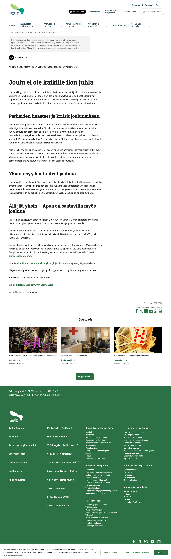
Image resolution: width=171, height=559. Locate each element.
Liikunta (127, 499)
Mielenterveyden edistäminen (136, 440)
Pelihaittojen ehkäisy (132, 445)
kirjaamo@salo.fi (17, 395)
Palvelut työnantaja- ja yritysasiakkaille (101, 513)
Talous (88, 456)
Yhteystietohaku (17, 453)
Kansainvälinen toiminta (95, 440)
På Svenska (147, 5)
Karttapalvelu (15, 471)
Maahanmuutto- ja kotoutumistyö (99, 443)
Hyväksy (160, 552)
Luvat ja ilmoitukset (93, 523)
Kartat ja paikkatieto (94, 478)
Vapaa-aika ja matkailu (137, 25)
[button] (152, 11)
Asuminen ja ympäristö (93, 25)
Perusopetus (129, 475)
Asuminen (90, 470)
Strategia (89, 453)
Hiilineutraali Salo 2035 (95, 493)
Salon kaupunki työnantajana (97, 451)
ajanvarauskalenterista (21, 256)
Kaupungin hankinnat (94, 526)
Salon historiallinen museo (60, 479)
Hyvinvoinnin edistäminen (96, 437)
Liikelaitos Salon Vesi (58, 497)
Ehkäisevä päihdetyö (132, 443)
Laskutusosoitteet (18, 462)
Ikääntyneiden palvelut (133, 453)
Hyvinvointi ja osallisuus (49, 25)
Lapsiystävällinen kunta (133, 456)
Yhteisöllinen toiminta (133, 437)
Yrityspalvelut (91, 515)
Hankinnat (90, 435)
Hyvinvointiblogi (130, 459)
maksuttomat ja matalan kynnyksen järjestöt (38, 263)
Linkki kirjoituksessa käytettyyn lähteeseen (31, 285)
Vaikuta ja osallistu (131, 435)
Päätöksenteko (92, 448)
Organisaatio (91, 445)
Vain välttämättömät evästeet (137, 552)
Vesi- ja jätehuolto (93, 485)
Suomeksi (136, 5)
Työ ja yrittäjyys (118, 25)
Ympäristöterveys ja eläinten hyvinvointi (102, 491)
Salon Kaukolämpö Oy (58, 505)
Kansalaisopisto (130, 491)
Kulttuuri (127, 497)
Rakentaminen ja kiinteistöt (96, 480)
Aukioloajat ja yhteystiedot (110, 12)
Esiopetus (128, 472)
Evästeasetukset (110, 552)
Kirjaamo (13, 436)
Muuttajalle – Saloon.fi (58, 436)
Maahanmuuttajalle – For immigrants (139, 451)
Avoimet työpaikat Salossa (96, 505)
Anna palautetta (130, 12)
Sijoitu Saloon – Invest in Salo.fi (63, 462)
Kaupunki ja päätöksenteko (27, 25)
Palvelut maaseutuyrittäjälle (97, 518)
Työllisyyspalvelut (93, 507)
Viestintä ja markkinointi (95, 459)
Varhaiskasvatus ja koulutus (73, 25)
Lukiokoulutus (129, 478)
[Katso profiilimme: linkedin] (159, 541)
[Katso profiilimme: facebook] (134, 541)
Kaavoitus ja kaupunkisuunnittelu (99, 472)
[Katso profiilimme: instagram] (146, 541)
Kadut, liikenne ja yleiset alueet (98, 475)
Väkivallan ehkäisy (131, 448)
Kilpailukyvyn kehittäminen (96, 520)
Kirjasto (127, 494)
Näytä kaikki (84, 376)
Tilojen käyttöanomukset (134, 480)
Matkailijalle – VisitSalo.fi (59, 428)
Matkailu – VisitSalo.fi (133, 502)
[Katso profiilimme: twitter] (140, 541)
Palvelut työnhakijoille (94, 510)
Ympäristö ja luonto (94, 488)
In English (158, 5)
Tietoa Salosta (16, 428)
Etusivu (12, 25)
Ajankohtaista (94, 12)
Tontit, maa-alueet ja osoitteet (98, 483)
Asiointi (89, 432)
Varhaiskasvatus (131, 470)
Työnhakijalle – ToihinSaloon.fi (62, 445)
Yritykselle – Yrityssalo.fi (59, 453)
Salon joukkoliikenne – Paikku (62, 471)
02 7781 (36, 395)
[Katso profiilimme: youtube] (153, 541)
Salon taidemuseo (56, 488)
